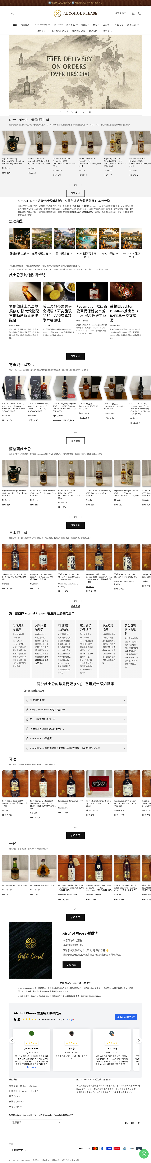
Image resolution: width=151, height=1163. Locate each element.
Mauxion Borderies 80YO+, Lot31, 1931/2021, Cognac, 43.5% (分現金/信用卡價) (125, 888)
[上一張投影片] (60, 112)
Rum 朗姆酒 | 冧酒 (86, 255)
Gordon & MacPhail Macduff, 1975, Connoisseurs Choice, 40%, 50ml (90, 162)
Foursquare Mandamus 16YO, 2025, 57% (70, 802)
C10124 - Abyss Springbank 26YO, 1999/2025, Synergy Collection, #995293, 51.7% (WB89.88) (64, 407)
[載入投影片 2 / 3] (72, 112)
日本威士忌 (62, 253)
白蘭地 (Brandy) (16, 1101)
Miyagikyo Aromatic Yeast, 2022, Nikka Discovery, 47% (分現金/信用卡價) (42, 577)
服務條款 (55, 1160)
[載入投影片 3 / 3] (76, 112)
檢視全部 (75, 193)
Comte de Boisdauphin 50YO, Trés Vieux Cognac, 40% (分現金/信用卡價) (71, 888)
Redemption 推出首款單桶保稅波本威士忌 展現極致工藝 (91, 311)
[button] (12, 13)
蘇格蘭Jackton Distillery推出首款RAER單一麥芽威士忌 (125, 313)
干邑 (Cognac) (15, 1106)
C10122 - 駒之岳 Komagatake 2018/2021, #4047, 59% (114, 406)
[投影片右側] (82, 185)
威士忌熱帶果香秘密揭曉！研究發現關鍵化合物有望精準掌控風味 (57, 313)
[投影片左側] (69, 185)
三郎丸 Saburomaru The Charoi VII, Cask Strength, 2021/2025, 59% (69, 577)
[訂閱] (59, 1122)
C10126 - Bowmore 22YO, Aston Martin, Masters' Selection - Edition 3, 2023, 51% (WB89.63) (13, 407)
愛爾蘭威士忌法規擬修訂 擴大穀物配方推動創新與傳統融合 (24, 313)
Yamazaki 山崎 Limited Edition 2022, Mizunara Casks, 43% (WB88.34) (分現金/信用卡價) (99, 578)
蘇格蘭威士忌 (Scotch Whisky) (23, 1086)
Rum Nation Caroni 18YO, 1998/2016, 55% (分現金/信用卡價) (15, 803)
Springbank (58, 415)
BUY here (71, 964)
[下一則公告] (141, 3)
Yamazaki (90, 586)
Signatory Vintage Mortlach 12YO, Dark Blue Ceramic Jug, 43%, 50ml (13, 161)
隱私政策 (45, 1160)
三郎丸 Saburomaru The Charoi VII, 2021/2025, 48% (125, 575)
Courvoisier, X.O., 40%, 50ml (42, 885)
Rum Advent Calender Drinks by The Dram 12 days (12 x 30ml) (98, 803)
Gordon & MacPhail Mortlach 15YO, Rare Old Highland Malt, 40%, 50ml (39, 161)
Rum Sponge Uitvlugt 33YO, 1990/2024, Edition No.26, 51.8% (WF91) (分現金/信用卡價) (43, 805)
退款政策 (36, 1160)
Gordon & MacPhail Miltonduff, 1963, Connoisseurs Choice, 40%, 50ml (64, 162)
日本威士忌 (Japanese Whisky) (23, 1091)
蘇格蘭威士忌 (18, 253)
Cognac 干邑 (107, 253)
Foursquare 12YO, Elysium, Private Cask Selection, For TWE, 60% (125, 803)
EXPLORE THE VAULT (75, 71)
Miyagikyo (34, 584)
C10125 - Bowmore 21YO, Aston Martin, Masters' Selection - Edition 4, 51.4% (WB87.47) (38, 407)
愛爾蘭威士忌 (40, 253)
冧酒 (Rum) (14, 1096)
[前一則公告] (10, 3)
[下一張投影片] (83, 112)
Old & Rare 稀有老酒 (63, 209)
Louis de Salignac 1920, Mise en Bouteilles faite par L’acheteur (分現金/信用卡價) (99, 888)
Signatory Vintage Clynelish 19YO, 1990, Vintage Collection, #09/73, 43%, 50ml (115, 162)
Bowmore (6, 415)
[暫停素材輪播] (91, 112)
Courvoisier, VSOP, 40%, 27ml (14, 885)
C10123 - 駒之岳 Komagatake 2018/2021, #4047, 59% (89, 406)
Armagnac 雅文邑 (131, 255)
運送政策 (65, 1160)
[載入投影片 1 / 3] (67, 112)
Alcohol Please (24, 1160)
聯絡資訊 (75, 1160)
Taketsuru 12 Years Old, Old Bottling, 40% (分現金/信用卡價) (15, 577)
